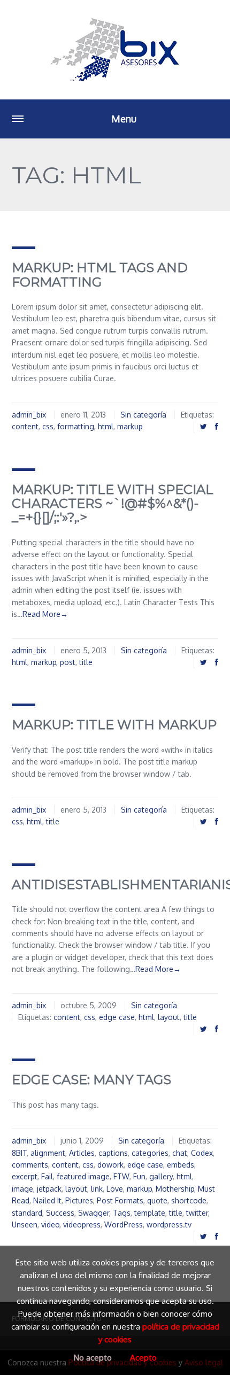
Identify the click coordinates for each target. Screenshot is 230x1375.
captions (113, 1152)
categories (150, 1152)
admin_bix (29, 414)
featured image (83, 1176)
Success (60, 1212)
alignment (47, 1152)
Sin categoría (143, 414)
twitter (197, 1212)
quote (157, 1200)
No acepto (93, 1358)
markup (130, 426)
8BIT (19, 1152)
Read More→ (45, 614)
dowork (110, 1164)
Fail (47, 1176)
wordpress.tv (169, 1224)
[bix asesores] (115, 50)
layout (169, 1017)
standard (27, 1212)
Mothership (175, 1188)
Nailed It (47, 1200)
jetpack (49, 1188)
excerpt (24, 1176)
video (50, 1224)
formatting (75, 426)
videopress (82, 1224)
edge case (117, 1017)
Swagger (93, 1212)
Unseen (24, 1224)
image (22, 1188)
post (67, 662)
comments (30, 1164)
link (97, 1188)
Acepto (143, 1358)
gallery (161, 1176)
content (25, 426)
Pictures (79, 1200)
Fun (139, 1176)
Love (114, 1188)
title (86, 662)
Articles (82, 1152)
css (47, 426)
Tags (122, 1212)
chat (179, 1152)
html (105, 426)
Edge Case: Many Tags (91, 1079)
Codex (202, 1152)
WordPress (123, 1224)
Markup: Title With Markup (114, 724)
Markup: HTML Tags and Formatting (100, 274)
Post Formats (120, 1200)
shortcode (188, 1200)
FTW (121, 1176)
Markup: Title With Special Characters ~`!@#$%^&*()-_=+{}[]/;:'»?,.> (112, 504)
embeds (180, 1164)
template (149, 1212)
